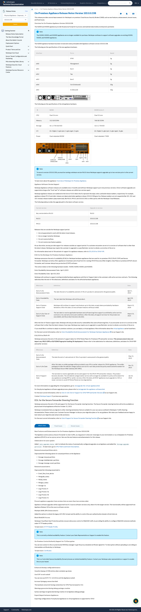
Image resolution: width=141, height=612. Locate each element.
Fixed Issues (58, 426)
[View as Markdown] (133, 13)
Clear (26, 11)
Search (15, 24)
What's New (42, 425)
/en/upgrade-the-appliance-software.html (91, 389)
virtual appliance (118, 328)
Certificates (48, 550)
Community (15, 610)
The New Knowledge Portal (14, 37)
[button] (40, 53)
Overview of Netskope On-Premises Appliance (71, 181)
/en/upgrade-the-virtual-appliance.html (87, 386)
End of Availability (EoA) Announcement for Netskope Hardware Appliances (85, 332)
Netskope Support (46, 396)
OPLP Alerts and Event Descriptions (67, 447)
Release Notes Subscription (14, 34)
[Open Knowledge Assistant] (136, 601)
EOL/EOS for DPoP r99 (96, 251)
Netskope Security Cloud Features (13, 66)
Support (6, 610)
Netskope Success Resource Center (15, 71)
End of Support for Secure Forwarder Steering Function (79, 418)
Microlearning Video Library (15, 61)
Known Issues (75, 426)
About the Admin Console (14, 40)
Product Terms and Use (13, 49)
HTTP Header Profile (51, 527)
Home (36, 9)
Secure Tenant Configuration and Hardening (16, 57)
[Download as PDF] (127, 13)
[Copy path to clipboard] (47, 426)
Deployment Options (12, 43)
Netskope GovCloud (12, 53)
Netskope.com (26, 610)
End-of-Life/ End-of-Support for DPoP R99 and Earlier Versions (82, 393)
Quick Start (9, 46)
